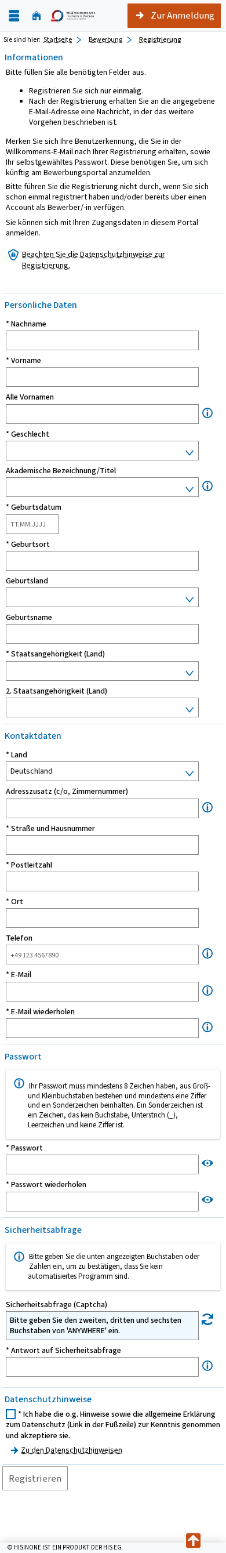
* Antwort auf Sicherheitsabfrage (63, 1350)
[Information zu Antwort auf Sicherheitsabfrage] (207, 1366)
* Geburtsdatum (33, 507)
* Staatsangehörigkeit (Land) (55, 654)
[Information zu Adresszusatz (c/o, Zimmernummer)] (207, 807)
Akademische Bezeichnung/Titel (61, 471)
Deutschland (31, 770)
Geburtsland (27, 581)
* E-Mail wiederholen (40, 1012)
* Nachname (26, 324)
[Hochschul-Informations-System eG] (73, 15)
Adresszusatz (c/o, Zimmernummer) (67, 791)
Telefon (19, 938)
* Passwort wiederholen (46, 1185)
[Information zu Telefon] (207, 953)
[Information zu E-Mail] (207, 990)
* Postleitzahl (29, 865)
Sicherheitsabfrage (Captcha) (56, 1305)
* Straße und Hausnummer (50, 828)
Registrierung (160, 39)
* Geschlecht (27, 434)
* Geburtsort (28, 544)
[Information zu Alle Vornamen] (207, 413)
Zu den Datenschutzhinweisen (71, 1450)
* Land (16, 755)
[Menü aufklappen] (14, 16)
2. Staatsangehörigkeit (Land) (56, 691)
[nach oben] (193, 1541)
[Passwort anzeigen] (207, 1163)
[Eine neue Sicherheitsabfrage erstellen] (207, 1319)
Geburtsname (29, 617)
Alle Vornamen (30, 397)
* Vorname (23, 360)
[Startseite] (36, 16)
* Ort (14, 902)
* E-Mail (18, 975)
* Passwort (24, 1148)
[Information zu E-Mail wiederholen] (207, 1027)
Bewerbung (105, 39)
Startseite (57, 39)
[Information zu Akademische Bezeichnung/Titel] (207, 486)
